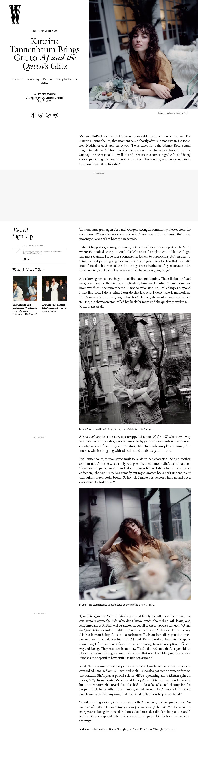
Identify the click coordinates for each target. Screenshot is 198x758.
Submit (27, 258)
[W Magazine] (15, 14)
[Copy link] (48, 115)
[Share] (33, 115)
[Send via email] (55, 115)
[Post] (40, 115)
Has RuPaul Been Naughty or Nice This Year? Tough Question (134, 729)
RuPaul (97, 136)
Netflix (90, 146)
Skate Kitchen (170, 676)
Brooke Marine (46, 94)
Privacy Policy (36, 253)
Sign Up (23, 233)
